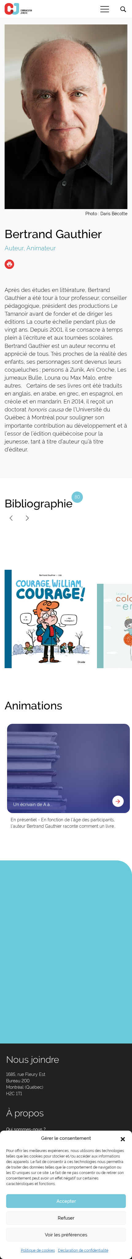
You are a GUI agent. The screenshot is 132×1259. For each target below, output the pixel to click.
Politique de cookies (38, 1250)
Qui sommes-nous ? (26, 1129)
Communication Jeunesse (18, 9)
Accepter (66, 1201)
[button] (123, 1139)
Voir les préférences (66, 1235)
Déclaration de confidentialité (83, 1250)
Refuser (66, 1218)
